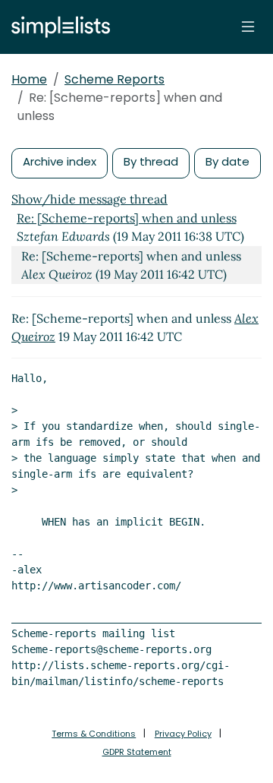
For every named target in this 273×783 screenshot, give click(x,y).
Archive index (59, 161)
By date (227, 161)
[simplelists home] (56, 27)
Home (29, 79)
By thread (151, 161)
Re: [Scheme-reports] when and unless (127, 218)
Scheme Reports (114, 79)
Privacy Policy (183, 734)
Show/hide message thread (89, 199)
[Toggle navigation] (248, 26)
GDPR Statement (136, 752)
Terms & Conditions (94, 734)
